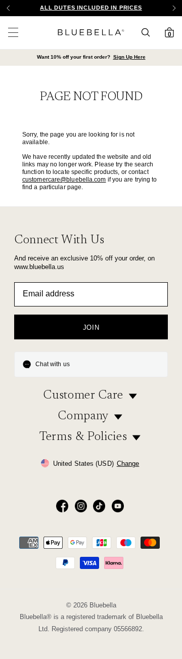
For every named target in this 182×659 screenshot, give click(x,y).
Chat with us (52, 364)
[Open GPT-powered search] (149, 32)
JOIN (91, 327)
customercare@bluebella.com (64, 179)
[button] (174, 8)
